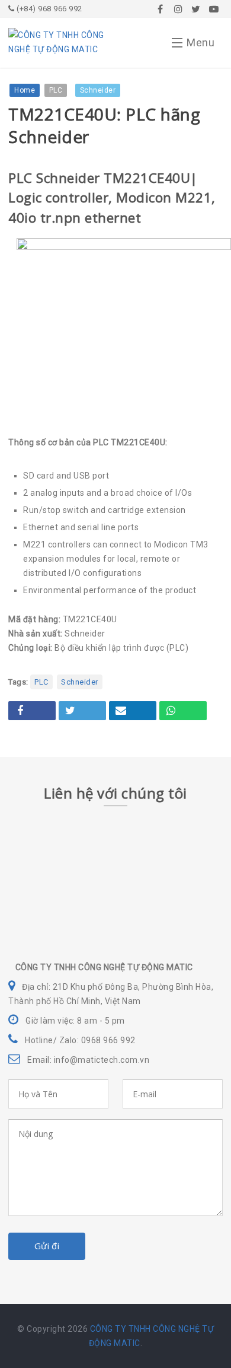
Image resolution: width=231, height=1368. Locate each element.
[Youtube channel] (214, 9)
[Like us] (160, 9)
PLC (41, 681)
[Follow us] (178, 9)
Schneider (79, 681)
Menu (200, 42)
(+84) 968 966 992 (48, 8)
